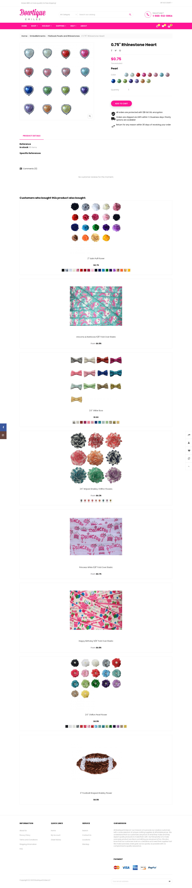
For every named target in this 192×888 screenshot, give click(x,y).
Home (53, 830)
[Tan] (118, 270)
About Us (23, 830)
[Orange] (142, 81)
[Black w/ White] (81, 500)
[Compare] (157, 26)
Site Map (85, 844)
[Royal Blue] (113, 81)
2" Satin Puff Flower (96, 258)
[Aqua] (161, 75)
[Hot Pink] (144, 75)
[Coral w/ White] (88, 500)
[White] (126, 75)
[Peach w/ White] (99, 500)
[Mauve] (77, 270)
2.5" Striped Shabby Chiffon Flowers (96, 489)
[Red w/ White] (85, 500)
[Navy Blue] (96, 270)
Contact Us (86, 835)
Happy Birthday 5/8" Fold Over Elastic (96, 641)
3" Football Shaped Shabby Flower (96, 793)
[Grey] (66, 270)
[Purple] (131, 81)
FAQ (21, 849)
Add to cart (121, 103)
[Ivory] (74, 270)
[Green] (119, 81)
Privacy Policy (25, 835)
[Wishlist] (163, 26)
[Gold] (110, 422)
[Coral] (92, 726)
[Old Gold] (125, 270)
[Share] (111, 50)
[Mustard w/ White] (110, 500)
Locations (86, 840)
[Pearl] (132, 75)
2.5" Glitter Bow (96, 410)
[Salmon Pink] (150, 75)
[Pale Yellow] (118, 422)
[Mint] (107, 422)
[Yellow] (148, 81)
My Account (55, 835)
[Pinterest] (120, 50)
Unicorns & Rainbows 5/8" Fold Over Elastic (96, 337)
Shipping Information (28, 844)
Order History (56, 840)
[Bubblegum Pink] (88, 270)
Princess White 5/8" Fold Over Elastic (96, 567)
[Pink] (155, 75)
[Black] (63, 270)
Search (85, 830)
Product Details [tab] (31, 135)
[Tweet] (116, 50)
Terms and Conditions (29, 840)
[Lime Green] (125, 81)
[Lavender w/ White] (107, 500)
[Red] (138, 75)
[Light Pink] (167, 75)
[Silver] (74, 422)
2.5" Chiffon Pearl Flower (96, 714)
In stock (24, 147)
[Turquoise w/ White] (103, 500)
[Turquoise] (103, 270)
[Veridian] (103, 726)
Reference (25, 144)
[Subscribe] (169, 881)
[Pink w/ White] (96, 500)
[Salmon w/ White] (92, 500)
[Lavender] (137, 81)
